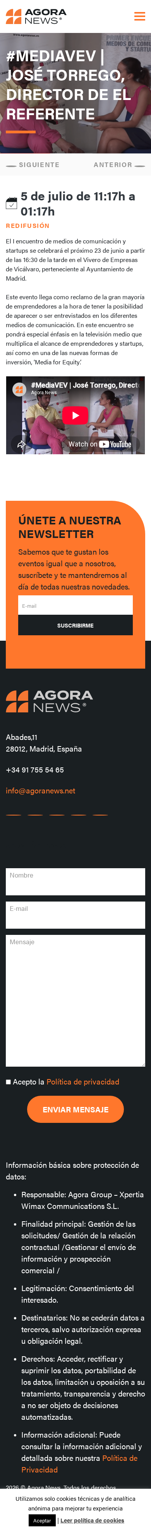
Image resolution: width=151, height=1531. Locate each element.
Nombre (21, 874)
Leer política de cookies (92, 1520)
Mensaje (22, 941)
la (66, 1081)
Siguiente (38, 164)
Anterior (114, 164)
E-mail (29, 605)
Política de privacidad (82, 1081)
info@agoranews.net (40, 790)
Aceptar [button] (42, 1520)
